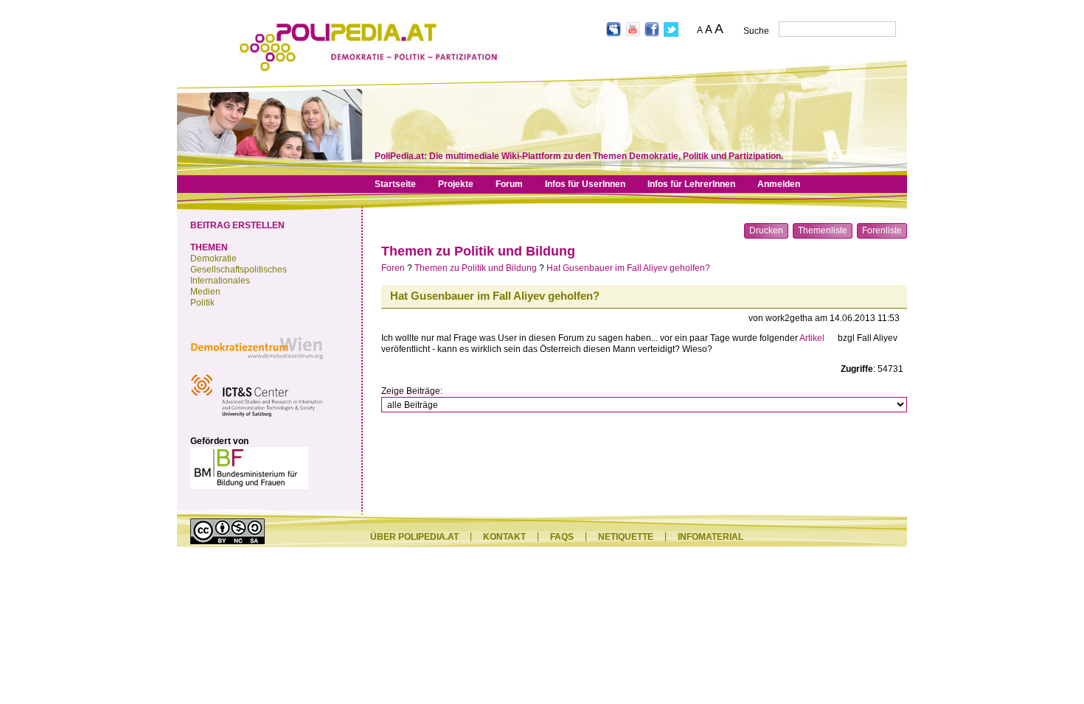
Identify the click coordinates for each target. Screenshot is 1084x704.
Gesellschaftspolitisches (238, 269)
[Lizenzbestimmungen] (227, 541)
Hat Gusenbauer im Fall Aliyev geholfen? (628, 268)
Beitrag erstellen (237, 225)
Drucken (766, 230)
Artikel (811, 338)
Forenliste (882, 230)
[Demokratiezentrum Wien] (256, 363)
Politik (202, 303)
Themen (209, 247)
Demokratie (213, 258)
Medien (205, 291)
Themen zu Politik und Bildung (478, 251)
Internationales (220, 280)
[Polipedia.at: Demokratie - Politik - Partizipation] (368, 68)
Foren (393, 268)
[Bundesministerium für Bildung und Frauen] (249, 486)
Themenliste (822, 230)
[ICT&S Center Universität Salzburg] (256, 419)
